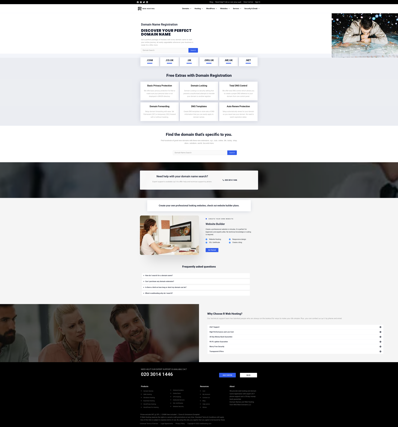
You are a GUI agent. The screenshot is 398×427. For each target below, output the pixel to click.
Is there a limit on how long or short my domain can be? (165, 287)
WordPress (210, 9)
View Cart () (248, 2)
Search (193, 50)
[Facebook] (138, 2)
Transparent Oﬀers (216, 351)
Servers (236, 9)
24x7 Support (214, 327)
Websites (224, 9)
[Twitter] (144, 2)
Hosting (198, 9)
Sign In (257, 2)
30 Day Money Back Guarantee (220, 337)
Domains (185, 9)
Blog (211, 2)
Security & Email (250, 9)
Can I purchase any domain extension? (159, 281)
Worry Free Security (216, 347)
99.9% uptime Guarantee (218, 342)
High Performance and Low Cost (221, 332)
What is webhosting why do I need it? (159, 293)
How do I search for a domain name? (159, 275)
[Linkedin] (147, 2)
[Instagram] (141, 2)
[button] (190, 8)
